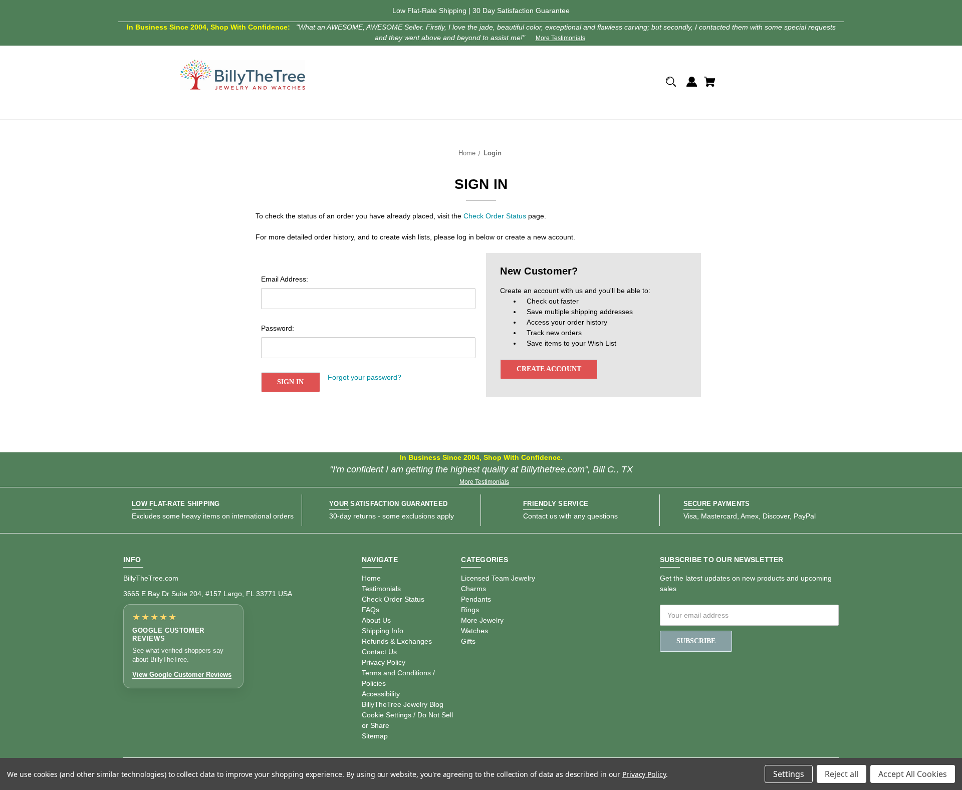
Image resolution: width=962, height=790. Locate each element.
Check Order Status (494, 216)
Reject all (841, 773)
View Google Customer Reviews (181, 674)
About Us (376, 620)
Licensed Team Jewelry (498, 578)
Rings (470, 610)
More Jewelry (482, 620)
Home (371, 578)
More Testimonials (560, 38)
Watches (474, 631)
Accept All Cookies (912, 773)
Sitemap (375, 736)
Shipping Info (382, 631)
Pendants (476, 599)
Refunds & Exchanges (397, 641)
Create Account (549, 369)
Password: (277, 328)
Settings (788, 773)
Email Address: (284, 279)
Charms (473, 589)
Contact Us (379, 652)
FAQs (370, 610)
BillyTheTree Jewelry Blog (402, 704)
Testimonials (381, 589)
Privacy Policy (383, 662)
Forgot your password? (364, 377)
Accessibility (381, 694)
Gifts (468, 641)
